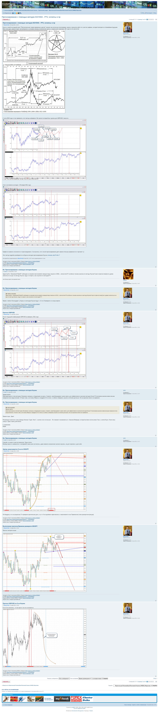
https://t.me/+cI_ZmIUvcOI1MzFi (32, 261)
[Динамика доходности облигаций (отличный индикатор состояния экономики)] (31, 701)
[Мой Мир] (19, 13)
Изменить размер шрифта (155, 10)
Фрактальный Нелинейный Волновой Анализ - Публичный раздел (31, 10)
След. (154, 678)
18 (156, 19)
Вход (155, 12)
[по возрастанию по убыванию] (100, 678)
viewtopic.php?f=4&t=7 (53, 255)
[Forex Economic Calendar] (62, 701)
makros (5, 271)
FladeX (91, 710)
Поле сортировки (74, 678)
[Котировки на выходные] (48, 701)
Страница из (141, 19)
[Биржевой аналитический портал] (87, 701)
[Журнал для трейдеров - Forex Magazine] (76, 701)
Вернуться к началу (155, 266)
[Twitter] (15, 13)
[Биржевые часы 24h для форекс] (6, 701)
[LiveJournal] (21, 13)
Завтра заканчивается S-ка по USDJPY (16, 449)
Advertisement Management (78, 710)
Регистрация (149, 12)
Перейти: (110, 685)
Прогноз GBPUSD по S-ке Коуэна (14, 603)
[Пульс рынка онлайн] (14, 701)
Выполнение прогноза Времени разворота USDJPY (20, 526)
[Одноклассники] (17, 13)
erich (5, 392)
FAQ (143, 12)
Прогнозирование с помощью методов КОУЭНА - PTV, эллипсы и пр (31, 17)
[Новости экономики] (22, 701)
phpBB (73, 707)
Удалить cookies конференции (139, 704)
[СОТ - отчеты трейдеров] (39, 701)
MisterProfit (6, 24)
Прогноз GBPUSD (9, 312)
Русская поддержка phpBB (79, 708)
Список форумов (8, 10)
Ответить (4, 19)
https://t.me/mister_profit (28, 264)
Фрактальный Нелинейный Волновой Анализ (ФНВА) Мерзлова (65, 10)
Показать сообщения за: (53, 678)
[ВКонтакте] (13, 13)
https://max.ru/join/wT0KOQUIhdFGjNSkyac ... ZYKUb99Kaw (20, 262)
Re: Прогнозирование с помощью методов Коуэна (20, 269)
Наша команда (127, 704)
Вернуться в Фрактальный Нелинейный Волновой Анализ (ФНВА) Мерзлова (20, 685)
